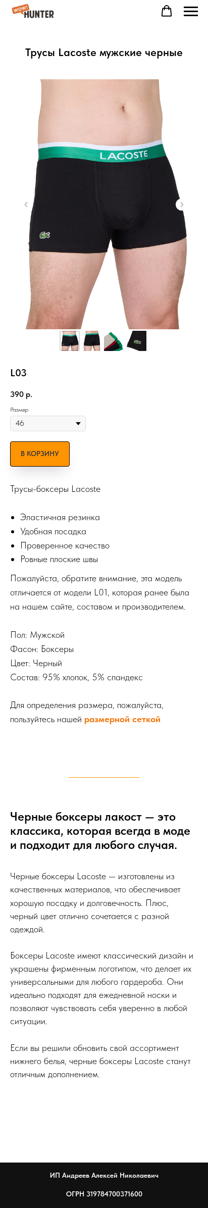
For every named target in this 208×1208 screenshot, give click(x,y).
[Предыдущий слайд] (26, 204)
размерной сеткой (122, 719)
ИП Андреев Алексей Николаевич (104, 1175)
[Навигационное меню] (191, 12)
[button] (167, 11)
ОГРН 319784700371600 (104, 1194)
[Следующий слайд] (182, 204)
